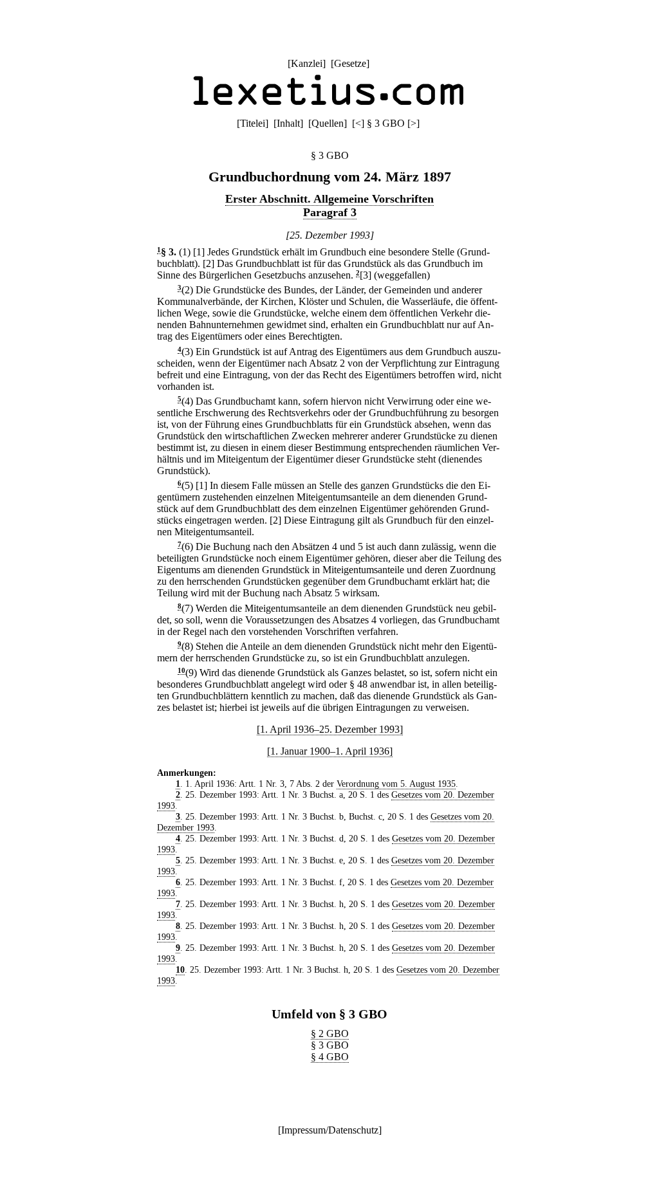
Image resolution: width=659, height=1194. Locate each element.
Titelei (252, 123)
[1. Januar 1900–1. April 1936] (330, 751)
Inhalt (288, 123)
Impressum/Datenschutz (329, 1130)
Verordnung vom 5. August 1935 (396, 783)
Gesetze (350, 63)
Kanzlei (306, 63)
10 (181, 670)
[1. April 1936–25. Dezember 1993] (330, 729)
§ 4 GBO (330, 1056)
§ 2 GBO (330, 1033)
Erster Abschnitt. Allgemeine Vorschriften (329, 198)
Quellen (327, 123)
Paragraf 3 (330, 212)
